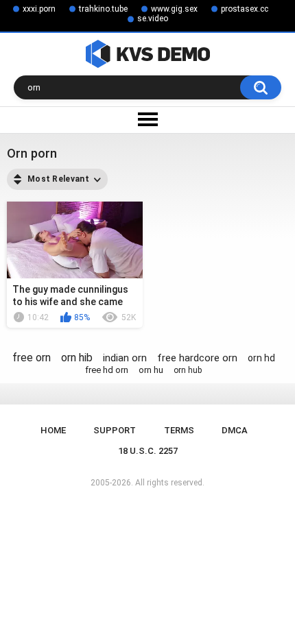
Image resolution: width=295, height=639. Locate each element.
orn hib (77, 357)
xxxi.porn (39, 9)
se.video (152, 18)
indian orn (125, 358)
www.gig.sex (174, 9)
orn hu (151, 370)
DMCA (235, 430)
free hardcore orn (197, 358)
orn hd (261, 357)
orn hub (188, 370)
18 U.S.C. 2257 (148, 451)
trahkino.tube (103, 9)
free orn (31, 357)
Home (53, 430)
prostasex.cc (244, 9)
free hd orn (106, 370)
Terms (179, 430)
